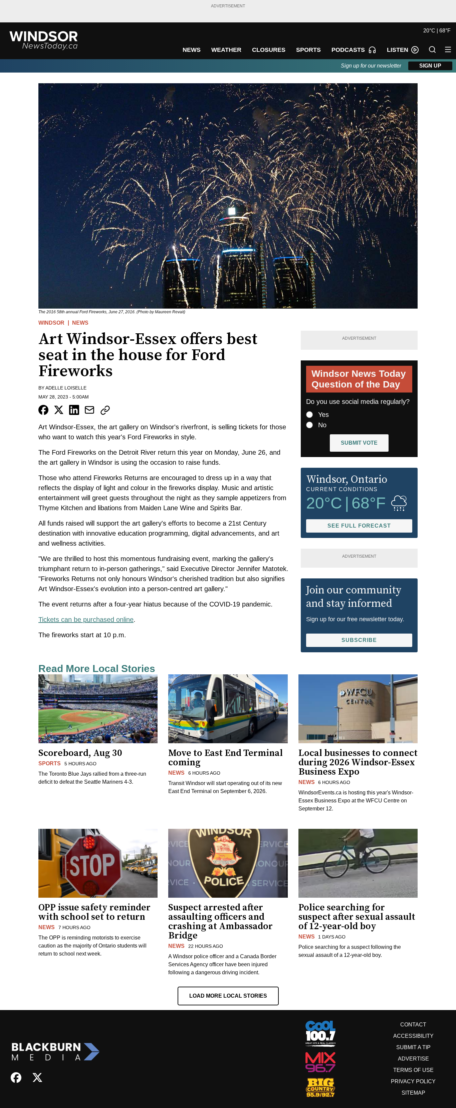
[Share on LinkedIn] (74, 410)
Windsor (51, 323)
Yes (323, 414)
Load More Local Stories (228, 996)
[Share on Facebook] (43, 410)
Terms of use (413, 1070)
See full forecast (359, 526)
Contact (413, 1024)
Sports (49, 763)
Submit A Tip (413, 1047)
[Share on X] (59, 410)
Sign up (430, 66)
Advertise (413, 1059)
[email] (89, 410)
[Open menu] (448, 49)
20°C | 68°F (437, 30)
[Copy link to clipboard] (105, 410)
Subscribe (359, 640)
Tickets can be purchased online (86, 619)
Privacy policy (413, 1081)
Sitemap (413, 1093)
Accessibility (413, 1036)
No (322, 425)
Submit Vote (359, 443)
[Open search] (432, 49)
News (80, 323)
